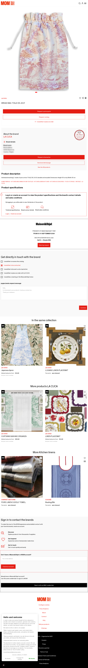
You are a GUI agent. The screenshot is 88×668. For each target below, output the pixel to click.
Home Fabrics (5, 181)
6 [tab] (47, 92)
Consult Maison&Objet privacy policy (12, 652)
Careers (44, 640)
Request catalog (44, 117)
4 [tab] (43, 92)
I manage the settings (19, 658)
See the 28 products (44, 167)
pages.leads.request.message (11, 283)
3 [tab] (41, 92)
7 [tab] (50, 92)
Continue (83, 308)
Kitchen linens (39, 181)
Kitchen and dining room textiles (22, 181)
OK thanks (32, 658)
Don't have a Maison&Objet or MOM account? (16, 555)
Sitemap (44, 628)
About (44, 612)
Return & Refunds (44, 659)
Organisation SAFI (47, 636)
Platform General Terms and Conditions (44, 656)
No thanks (7, 658)
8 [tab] (52, 92)
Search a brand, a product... (80, 3)
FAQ (44, 620)
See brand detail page (44, 163)
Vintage (78, 181)
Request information (44, 157)
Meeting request (44, 245)
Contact (44, 616)
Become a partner (44, 648)
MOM (8, 3)
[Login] (82, 3)
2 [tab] (38, 92)
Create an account (16, 214)
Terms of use (44, 652)
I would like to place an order (45, 122)
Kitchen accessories (57, 181)
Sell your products (44, 624)
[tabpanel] (44, 50)
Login (7, 214)
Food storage (70, 181)
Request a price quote (44, 111)
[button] (4, 665)
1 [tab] (36, 92)
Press (44, 644)
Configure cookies (44, 605)
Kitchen (46, 181)
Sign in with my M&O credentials (44, 585)
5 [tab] (45, 92)
